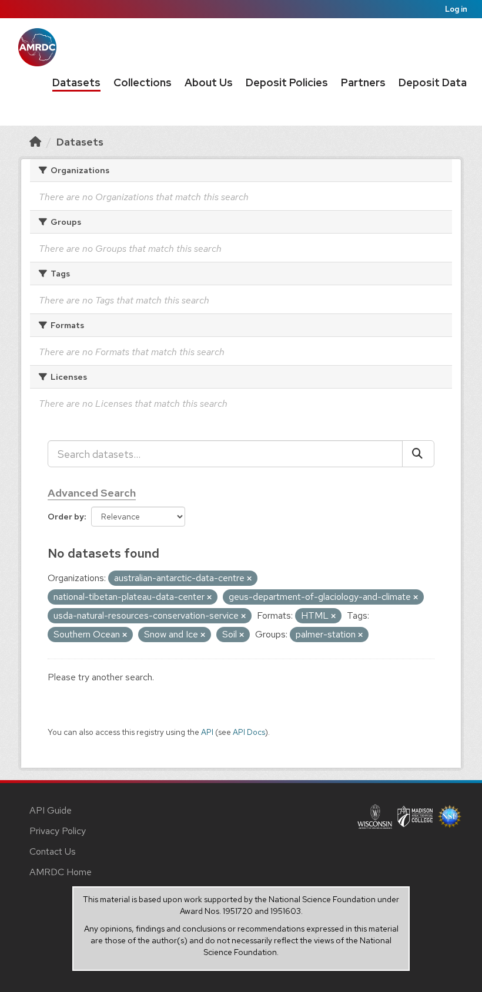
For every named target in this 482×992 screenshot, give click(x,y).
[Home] (35, 142)
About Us (209, 82)
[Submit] (418, 453)
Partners (363, 82)
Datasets (76, 82)
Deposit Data (433, 82)
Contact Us (52, 851)
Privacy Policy (57, 831)
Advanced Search (92, 493)
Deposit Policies (287, 82)
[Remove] (249, 579)
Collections (142, 82)
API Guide (50, 810)
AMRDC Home (60, 872)
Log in (456, 9)
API (207, 732)
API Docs (249, 732)
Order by (66, 516)
